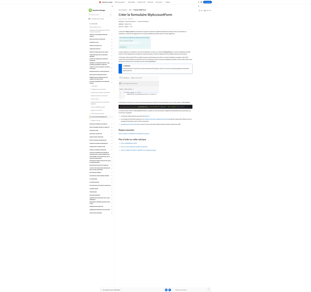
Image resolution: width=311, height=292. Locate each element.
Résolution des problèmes (96, 213)
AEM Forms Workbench (95, 195)
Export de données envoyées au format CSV (100, 127)
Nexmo (165, 68)
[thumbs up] (166, 290)
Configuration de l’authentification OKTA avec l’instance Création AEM (100, 31)
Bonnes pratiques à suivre (95, 27)
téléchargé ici (145, 116)
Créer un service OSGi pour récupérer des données (134, 146)
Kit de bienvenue (93, 179)
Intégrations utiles (94, 42)
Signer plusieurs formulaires (96, 137)
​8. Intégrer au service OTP (96, 110)
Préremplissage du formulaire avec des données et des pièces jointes (99, 78)
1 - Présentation (94, 86)
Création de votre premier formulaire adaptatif (98, 35)
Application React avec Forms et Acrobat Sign (100, 185)
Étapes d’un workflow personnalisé (98, 140)
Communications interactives (96, 206)
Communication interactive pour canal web (100, 209)
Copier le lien (208, 10)
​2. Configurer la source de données (98, 89)
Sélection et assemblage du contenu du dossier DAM (99, 59)
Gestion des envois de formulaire (97, 39)
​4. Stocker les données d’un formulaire (99, 95)
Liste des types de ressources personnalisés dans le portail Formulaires (100, 168)
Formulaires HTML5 (94, 130)
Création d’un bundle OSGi (96, 45)
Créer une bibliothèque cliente (129, 143)
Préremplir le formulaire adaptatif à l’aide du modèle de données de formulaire (99, 63)
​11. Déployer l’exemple (95, 120)
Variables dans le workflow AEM (97, 146)
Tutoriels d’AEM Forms (139, 10)
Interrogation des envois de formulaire (99, 165)
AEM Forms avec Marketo (95, 172)
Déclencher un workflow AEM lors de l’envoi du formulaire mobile (100, 161)
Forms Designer (93, 191)
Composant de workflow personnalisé (99, 143)
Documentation (123, 10)
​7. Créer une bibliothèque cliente (98, 107)
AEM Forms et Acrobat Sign (96, 133)
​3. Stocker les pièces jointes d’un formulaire (100, 92)
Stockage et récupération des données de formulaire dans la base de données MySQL (100, 153)
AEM (130, 10)
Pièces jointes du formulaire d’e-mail (98, 74)
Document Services (94, 188)
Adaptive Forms (128, 24)
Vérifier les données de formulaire (98, 149)
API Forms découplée (94, 182)
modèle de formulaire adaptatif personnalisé (156, 119)
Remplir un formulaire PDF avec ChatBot (99, 52)
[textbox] (100, 14)
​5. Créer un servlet (95, 99)
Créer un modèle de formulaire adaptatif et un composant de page (138, 150)
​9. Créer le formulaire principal (97, 113)
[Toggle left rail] (112, 6)
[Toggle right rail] (198, 6)
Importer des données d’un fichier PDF (98, 124)
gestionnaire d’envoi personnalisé (131, 124)
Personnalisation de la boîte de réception (99, 71)
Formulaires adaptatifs (95, 48)
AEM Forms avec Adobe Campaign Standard (99, 175)
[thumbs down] (169, 290)
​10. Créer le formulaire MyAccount (99, 117)
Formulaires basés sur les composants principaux (99, 55)
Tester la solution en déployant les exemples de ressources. (134, 133)
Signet (202, 10)
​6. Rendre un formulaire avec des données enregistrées (100, 103)
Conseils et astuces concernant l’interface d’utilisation (100, 67)
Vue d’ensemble (93, 23)
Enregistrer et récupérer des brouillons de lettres (100, 202)
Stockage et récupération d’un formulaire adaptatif (99, 82)
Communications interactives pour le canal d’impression (100, 198)
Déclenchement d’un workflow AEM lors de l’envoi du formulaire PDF (100, 157)
